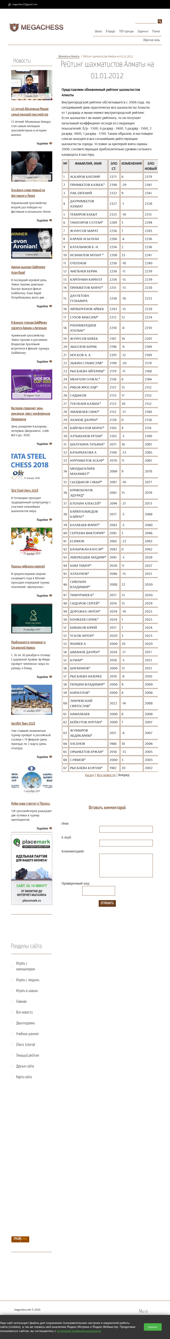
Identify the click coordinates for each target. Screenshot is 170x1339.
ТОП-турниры (126, 31)
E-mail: (67, 837)
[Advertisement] (31, 1159)
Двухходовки (25, 1023)
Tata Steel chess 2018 (24, 491)
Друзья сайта (25, 1066)
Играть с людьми (27, 980)
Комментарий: (73, 851)
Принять (153, 1327)
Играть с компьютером (25, 966)
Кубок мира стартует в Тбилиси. (30, 804)
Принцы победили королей (28, 566)
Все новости (106, 774)
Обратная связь (151, 40)
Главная (21, 1002)
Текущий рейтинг (27, 1055)
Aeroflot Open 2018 (23, 724)
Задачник (143, 31)
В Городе (110, 31)
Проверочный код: (76, 883)
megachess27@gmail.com (24, 4)
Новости (22, 61)
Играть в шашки (27, 991)
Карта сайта (24, 1077)
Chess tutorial (25, 1045)
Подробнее (42, 143)
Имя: (65, 823)
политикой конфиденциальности (79, 1331)
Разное (156, 31)
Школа (98, 31)
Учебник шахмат (27, 1034)
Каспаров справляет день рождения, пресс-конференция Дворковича (30, 414)
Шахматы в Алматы (68, 56)
